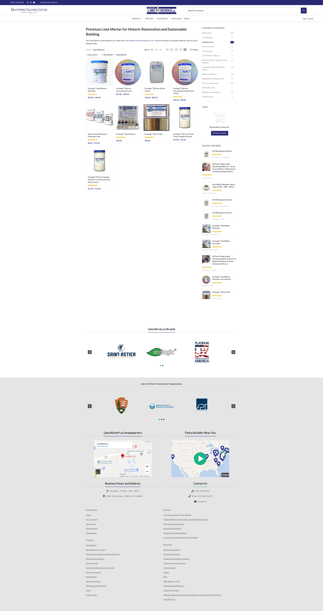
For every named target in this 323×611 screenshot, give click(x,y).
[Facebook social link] (27, 2)
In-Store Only (207, 97)
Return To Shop (219, 133)
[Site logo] (161, 10)
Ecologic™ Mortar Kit (154, 134)
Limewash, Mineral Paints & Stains (213, 68)
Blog (165, 577)
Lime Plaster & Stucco (211, 56)
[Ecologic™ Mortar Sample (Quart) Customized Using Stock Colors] (99, 160)
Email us (202, 501)
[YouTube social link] (34, 2)
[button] (90, 352)
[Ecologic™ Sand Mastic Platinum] (99, 72)
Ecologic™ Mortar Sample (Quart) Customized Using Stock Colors (99, 179)
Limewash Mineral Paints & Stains (100, 568)
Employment (91, 533)
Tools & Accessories (210, 83)
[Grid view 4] (185, 49)
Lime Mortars (208, 42)
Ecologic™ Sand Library (125, 134)
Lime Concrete (208, 47)
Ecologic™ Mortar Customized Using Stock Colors (183, 90)
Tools (88, 590)
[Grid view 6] (176, 49)
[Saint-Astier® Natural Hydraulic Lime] (99, 117)
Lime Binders (207, 38)
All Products (207, 33)
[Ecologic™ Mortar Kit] (156, 117)
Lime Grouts (207, 51)
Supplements (91, 577)
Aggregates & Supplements (213, 79)
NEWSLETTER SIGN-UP (48, 2)
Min (108, 55)
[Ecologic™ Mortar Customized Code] (128, 72)
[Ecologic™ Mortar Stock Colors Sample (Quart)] (184, 117)
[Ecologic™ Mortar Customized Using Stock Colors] (184, 72)
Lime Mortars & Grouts (96, 550)
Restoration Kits (208, 88)
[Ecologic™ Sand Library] (128, 117)
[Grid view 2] (167, 49)
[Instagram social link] (30, 2)
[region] (161, 352)
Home (88, 50)
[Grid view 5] (171, 49)
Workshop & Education (211, 92)
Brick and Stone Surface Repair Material (214, 61)
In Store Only (91, 595)
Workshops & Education (96, 586)
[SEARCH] (304, 10)
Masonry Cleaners (209, 74)
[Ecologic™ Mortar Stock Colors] (156, 72)
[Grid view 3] (181, 49)
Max (121, 55)
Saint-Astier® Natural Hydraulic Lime (139, 41)
